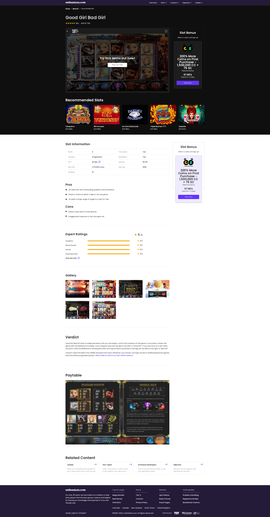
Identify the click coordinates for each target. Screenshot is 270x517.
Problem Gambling (191, 495)
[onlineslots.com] (75, 490)
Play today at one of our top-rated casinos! (114, 355)
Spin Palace (164, 495)
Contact (139, 499)
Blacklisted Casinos (191, 502)
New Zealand (136, 508)
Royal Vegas (164, 502)
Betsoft (76, 9)
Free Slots (153, 3)
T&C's (138, 495)
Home (67, 9)
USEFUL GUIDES (188, 490)
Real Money (117, 499)
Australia (116, 508)
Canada (125, 508)
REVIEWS (162, 490)
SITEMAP (82, 513)
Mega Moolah (118, 495)
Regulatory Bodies (190, 499)
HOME (68, 513)
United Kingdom (163, 508)
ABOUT (138, 490)
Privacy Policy (141, 502)
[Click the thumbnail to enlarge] (77, 289)
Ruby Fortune (164, 499)
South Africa (149, 508)
